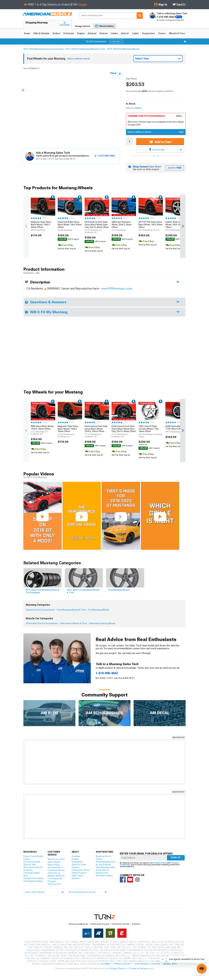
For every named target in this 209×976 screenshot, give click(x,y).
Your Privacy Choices (147, 964)
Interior (125, 33)
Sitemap (106, 964)
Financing (28, 870)
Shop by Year (29, 864)
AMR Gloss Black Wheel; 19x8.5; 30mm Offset (42, 430)
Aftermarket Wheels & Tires (73, 623)
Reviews (75, 878)
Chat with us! (54, 873)
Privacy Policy (160, 863)
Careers (75, 867)
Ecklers (136, 924)
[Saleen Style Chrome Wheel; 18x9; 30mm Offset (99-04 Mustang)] (177, 207)
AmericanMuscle (78, 924)
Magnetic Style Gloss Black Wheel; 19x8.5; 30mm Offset (41, 226)
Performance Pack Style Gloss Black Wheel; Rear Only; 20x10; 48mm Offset (97, 227)
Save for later (158, 150)
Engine (81, 33)
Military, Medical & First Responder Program (56, 878)
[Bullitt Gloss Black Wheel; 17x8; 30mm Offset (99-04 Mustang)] (177, 411)
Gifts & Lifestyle (41, 33)
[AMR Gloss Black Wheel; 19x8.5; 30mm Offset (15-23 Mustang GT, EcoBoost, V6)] (43, 411)
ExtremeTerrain (120, 924)
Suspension (148, 33)
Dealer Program (79, 873)
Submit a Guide (79, 864)
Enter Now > (116, 42)
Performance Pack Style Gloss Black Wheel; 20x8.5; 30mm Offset (96, 431)
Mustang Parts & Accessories (40, 610)
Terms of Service (139, 968)
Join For (174, 168)
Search (140, 15)
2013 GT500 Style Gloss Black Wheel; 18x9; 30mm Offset (150, 226)
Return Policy (54, 864)
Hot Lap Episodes (31, 862)
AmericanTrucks (99, 924)
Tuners (162, 33)
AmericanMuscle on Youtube (130, 879)
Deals (27, 33)
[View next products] (183, 226)
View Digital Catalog (33, 881)
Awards (75, 859)
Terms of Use (54, 884)
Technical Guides (31, 873)
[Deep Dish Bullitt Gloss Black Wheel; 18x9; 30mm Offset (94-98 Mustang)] (70, 207)
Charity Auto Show (81, 870)
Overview (76, 856)
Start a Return (54, 862)
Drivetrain (68, 33)
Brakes (56, 33)
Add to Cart (163, 142)
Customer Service (56, 870)
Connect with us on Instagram (137, 879)
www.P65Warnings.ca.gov (116, 288)
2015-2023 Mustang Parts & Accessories (43, 49)
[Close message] (185, 41)
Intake (114, 33)
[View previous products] (26, 226)
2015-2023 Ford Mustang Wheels (123, 49)
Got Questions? (55, 867)
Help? (181, 132)
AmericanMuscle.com (47, 14)
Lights (135, 33)
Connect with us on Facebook (123, 879)
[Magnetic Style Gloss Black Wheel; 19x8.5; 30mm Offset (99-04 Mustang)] (43, 207)
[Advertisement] (104, 762)
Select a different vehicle (139, 132)
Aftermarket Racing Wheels (102, 623)
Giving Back (77, 862)
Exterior (104, 33)
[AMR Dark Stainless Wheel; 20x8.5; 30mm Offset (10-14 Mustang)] (124, 207)
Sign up (176, 857)
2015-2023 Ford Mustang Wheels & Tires (85, 49)
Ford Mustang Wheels (98, 610)
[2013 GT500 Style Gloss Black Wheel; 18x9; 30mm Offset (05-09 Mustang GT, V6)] (150, 207)
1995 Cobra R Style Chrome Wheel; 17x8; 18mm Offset (150, 431)
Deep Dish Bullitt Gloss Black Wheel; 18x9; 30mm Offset (70, 226)
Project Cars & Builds (33, 856)
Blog (25, 875)
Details (82, 4)
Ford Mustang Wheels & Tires (71, 610)
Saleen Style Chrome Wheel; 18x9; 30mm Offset (175, 226)
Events (26, 859)
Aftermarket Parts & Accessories (42, 623)
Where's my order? (56, 859)
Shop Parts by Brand (33, 867)
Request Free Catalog (33, 878)
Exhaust (92, 33)
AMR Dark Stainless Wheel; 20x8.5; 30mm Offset (122, 226)
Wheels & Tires (177, 33)
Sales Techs (77, 875)
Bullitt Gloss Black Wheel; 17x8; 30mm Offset (177, 429)
